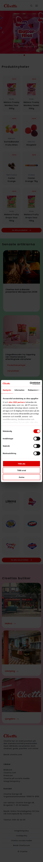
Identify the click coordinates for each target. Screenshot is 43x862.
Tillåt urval (21, 470)
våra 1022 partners (17, 402)
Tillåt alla (21, 464)
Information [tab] (19, 390)
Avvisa (21, 477)
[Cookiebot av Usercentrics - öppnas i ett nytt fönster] (30, 383)
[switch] (36, 438)
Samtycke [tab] (7, 390)
